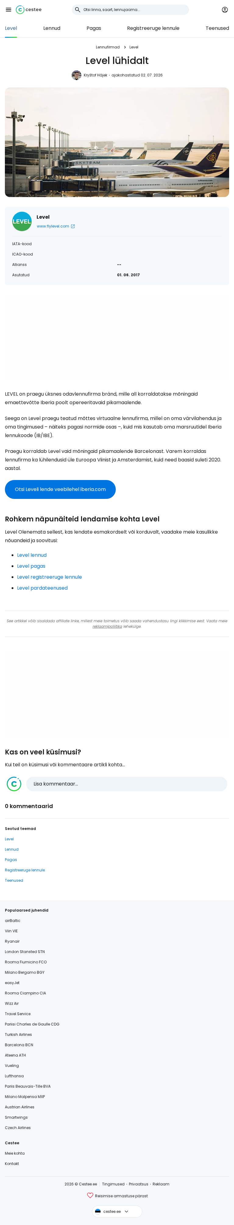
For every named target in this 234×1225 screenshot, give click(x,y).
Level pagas (31, 566)
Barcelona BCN (19, 1044)
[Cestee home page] (28, 9)
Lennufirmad (108, 47)
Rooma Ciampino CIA (25, 993)
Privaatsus (138, 1184)
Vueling (12, 1065)
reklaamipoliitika (107, 626)
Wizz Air (12, 1003)
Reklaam (161, 1184)
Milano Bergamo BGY (24, 972)
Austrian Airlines (19, 1107)
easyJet (12, 982)
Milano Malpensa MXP (25, 1096)
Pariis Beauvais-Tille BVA (28, 1086)
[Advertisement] (117, 337)
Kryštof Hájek (95, 75)
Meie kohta (15, 1153)
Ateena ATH (15, 1055)
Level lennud (32, 555)
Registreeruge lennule (153, 28)
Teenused (217, 28)
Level (11, 28)
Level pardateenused (42, 587)
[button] (8, 10)
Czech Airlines (18, 1127)
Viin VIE (11, 931)
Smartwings (16, 1117)
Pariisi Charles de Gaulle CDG (32, 1024)
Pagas (94, 28)
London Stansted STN (25, 951)
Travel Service (17, 1013)
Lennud (51, 28)
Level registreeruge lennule (49, 577)
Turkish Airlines (18, 1034)
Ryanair (12, 941)
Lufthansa (14, 1075)
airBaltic (12, 920)
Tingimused (113, 1184)
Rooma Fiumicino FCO (26, 962)
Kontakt (12, 1163)
